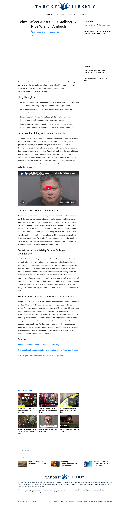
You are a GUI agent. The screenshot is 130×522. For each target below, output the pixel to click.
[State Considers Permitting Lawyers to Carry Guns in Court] (27, 421)
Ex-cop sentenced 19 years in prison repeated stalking (38, 344)
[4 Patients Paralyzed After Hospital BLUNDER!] (22, 464)
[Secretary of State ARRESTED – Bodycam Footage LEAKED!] (55, 464)
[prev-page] (19, 437)
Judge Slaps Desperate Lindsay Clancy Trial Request (26, 410)
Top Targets (61, 14)
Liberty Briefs (48, 14)
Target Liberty (22, 490)
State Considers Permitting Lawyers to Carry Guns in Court (27, 431)
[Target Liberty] (65, 6)
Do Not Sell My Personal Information (103, 501)
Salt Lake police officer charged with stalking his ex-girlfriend (40, 355)
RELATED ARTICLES (25, 390)
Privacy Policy (64, 501)
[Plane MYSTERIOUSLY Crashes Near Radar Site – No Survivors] (88, 464)
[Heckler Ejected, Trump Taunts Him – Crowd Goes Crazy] (48, 400)
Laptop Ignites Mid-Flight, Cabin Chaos (97, 25)
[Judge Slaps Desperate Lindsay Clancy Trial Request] (27, 400)
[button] (110, 14)
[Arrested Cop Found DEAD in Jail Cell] (48, 421)
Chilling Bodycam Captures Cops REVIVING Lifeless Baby (69, 410)
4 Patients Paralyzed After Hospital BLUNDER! (37, 462)
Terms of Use (79, 501)
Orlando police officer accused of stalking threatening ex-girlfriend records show (48, 350)
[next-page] (22, 437)
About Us (83, 14)
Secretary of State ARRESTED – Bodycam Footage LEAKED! (69, 463)
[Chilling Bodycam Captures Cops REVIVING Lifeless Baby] (69, 400)
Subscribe (72, 14)
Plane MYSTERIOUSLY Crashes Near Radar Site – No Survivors (103, 463)
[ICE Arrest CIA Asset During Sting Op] (69, 421)
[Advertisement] (48, 65)
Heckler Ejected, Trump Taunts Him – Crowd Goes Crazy (48, 410)
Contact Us (56, 501)
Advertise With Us (88, 501)
